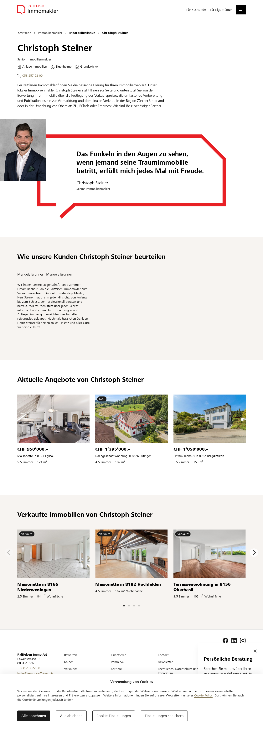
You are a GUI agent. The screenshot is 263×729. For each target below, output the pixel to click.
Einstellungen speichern (164, 716)
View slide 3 (134, 606)
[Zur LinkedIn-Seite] (234, 641)
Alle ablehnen (71, 716)
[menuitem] (196, 9)
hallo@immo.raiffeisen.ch (35, 673)
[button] (241, 9)
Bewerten (70, 655)
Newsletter (165, 662)
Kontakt (163, 655)
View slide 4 (139, 606)
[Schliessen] (255, 651)
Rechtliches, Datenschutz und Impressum (178, 671)
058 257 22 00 (32, 75)
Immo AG (117, 662)
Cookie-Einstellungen (113, 716)
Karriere (116, 669)
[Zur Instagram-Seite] (243, 641)
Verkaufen (71, 669)
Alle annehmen (33, 716)
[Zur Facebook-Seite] (225, 641)
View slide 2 (129, 606)
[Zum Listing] (53, 419)
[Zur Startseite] (37, 10)
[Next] (254, 552)
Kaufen (69, 662)
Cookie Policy (203, 695)
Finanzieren (118, 655)
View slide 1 (124, 606)
